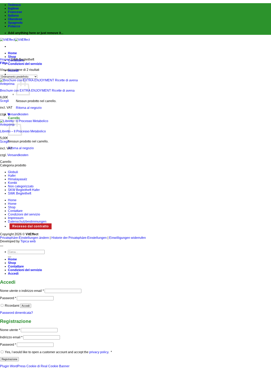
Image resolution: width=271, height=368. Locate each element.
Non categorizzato (21, 186)
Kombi (12, 182)
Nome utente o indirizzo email (22, 290)
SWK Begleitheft (19, 193)
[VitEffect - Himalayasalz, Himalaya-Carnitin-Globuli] (15, 39)
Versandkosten (17, 114)
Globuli (13, 172)
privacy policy (98, 352)
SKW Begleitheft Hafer (24, 190)
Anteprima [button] (7, 83)
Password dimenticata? (16, 312)
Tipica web (28, 241)
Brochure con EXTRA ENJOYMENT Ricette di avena (37, 90)
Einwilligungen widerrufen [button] (127, 237)
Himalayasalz (17, 179)
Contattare (15, 210)
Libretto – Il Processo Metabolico (23, 131)
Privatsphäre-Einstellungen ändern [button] (24, 237)
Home (12, 53)
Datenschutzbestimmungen (27, 221)
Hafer (12, 175)
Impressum (15, 218)
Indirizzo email (11, 337)
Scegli (4, 100)
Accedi (26, 305)
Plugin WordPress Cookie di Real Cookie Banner (34, 366)
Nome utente (10, 330)
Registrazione (9, 359)
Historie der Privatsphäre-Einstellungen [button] (79, 237)
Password (8, 298)
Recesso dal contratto (30, 226)
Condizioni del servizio (25, 63)
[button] (4, 63)
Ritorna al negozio (29, 107)
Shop (12, 56)
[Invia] (9, 256)
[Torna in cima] (1, 246)
